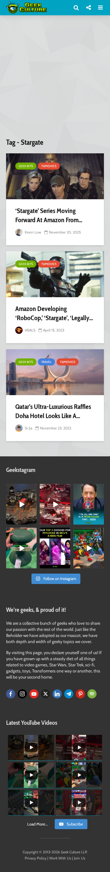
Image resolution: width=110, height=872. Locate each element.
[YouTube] (33, 693)
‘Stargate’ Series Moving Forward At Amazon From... (48, 215)
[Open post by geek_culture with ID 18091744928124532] (21, 548)
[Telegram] (68, 693)
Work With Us (60, 858)
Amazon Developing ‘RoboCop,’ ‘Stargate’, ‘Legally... (54, 313)
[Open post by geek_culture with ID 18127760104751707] (88, 504)
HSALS (29, 330)
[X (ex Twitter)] (45, 693)
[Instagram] (22, 693)
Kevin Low (32, 232)
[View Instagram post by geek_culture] (33, 521)
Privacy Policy (35, 858)
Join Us (79, 858)
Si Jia (28, 428)
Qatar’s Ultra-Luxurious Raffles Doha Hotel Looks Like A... (53, 411)
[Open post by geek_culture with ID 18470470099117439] (21, 504)
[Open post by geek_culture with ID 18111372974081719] (88, 548)
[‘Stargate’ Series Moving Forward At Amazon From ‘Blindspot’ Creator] (55, 176)
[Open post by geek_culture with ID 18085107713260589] (55, 504)
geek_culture (21, 489)
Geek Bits (26, 166)
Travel (46, 362)
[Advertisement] (55, 79)
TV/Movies (49, 166)
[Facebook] (10, 693)
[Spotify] (92, 693)
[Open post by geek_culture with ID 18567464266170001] (55, 548)
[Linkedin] (57, 693)
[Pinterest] (80, 693)
